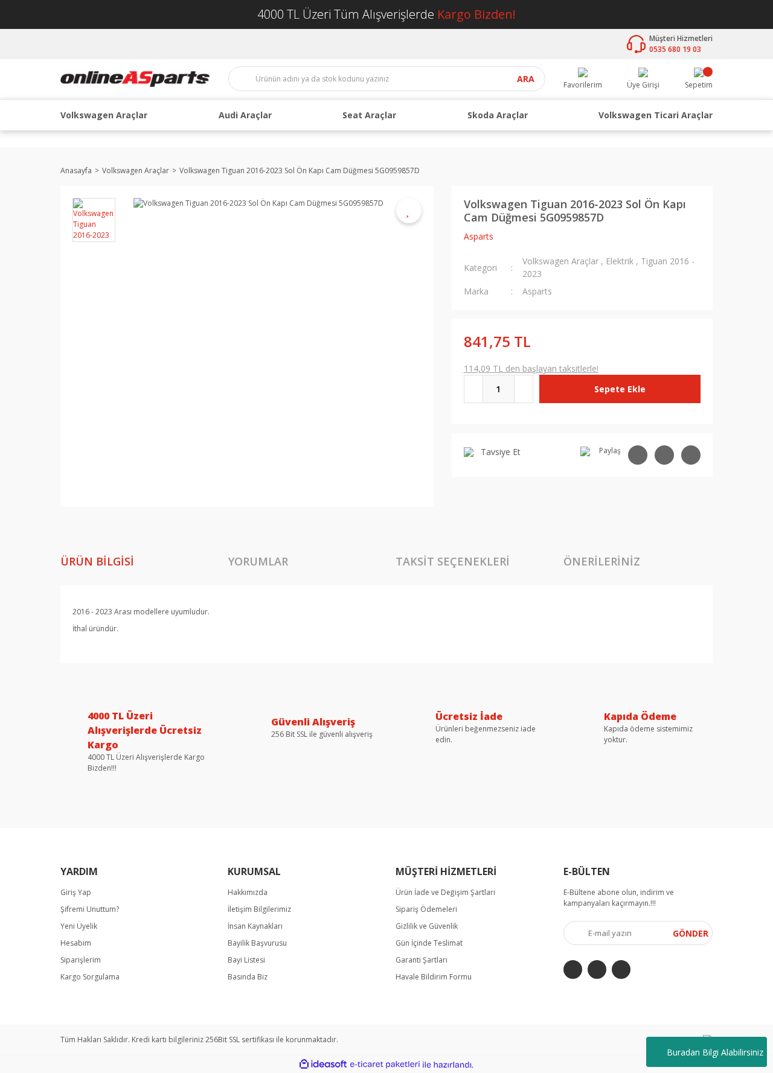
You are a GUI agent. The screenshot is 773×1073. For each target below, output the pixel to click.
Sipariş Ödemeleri (426, 909)
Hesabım (75, 943)
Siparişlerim (80, 960)
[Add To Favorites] (409, 210)
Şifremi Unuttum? (89, 909)
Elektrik (619, 261)
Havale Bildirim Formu (434, 977)
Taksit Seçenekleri (453, 561)
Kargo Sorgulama (90, 977)
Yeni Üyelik (78, 926)
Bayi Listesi (246, 960)
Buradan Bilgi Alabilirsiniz (715, 1052)
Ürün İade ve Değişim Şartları (445, 892)
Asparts (478, 236)
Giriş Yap (75, 892)
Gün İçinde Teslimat (429, 943)
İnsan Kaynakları (255, 926)
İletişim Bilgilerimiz (259, 909)
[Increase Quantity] (524, 389)
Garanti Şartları (421, 960)
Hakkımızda (248, 892)
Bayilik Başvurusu (257, 943)
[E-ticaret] (385, 1064)
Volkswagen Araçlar (560, 261)
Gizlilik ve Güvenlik (427, 926)
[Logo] (135, 78)
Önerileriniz (601, 561)
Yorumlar (258, 561)
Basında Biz (248, 977)
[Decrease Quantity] (473, 389)
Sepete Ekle (620, 389)
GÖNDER (690, 933)
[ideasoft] (323, 1065)
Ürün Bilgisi (97, 561)
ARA (525, 79)
